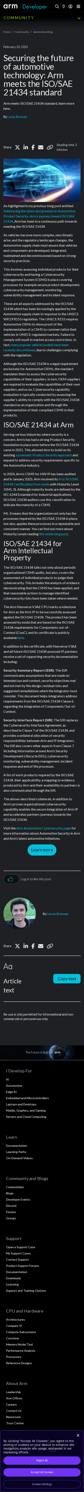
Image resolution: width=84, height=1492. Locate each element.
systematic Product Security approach (44, 455)
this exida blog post (53, 534)
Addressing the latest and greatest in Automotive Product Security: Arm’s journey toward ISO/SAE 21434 (39, 216)
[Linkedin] (25, 147)
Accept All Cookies (42, 1472)
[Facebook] (33, 147)
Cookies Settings (42, 1484)
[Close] (78, 1435)
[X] (17, 147)
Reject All (41, 1460)
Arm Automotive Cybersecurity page (43, 828)
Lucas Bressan (17, 117)
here (20, 638)
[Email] (40, 147)
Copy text (67, 978)
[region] (42, 1461)
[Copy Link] (50, 147)
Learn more (42, 849)
